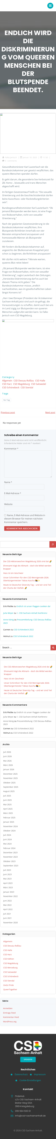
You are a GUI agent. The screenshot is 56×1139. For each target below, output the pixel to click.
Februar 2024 (9, 848)
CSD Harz (7, 383)
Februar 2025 (9, 817)
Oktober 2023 (9, 861)
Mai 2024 (7, 843)
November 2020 (10, 922)
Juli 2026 (7, 752)
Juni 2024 (7, 839)
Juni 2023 (7, 874)
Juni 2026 (7, 756)
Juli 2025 (7, 795)
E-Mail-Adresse (12, 493)
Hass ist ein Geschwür (13, 573)
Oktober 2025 (9, 782)
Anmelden (8, 1008)
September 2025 (10, 787)
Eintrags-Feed (9, 1013)
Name (8, 482)
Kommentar (11, 448)
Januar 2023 (8, 892)
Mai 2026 (7, 760)
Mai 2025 (7, 804)
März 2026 (8, 765)
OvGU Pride (8, 985)
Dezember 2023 (10, 852)
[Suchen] (52, 544)
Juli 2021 (7, 913)
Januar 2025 (8, 822)
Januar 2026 (8, 769)
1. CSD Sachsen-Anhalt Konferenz (32, 613)
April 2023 (8, 883)
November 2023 (10, 857)
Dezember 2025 (10, 774)
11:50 (45, 157)
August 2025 (9, 791)
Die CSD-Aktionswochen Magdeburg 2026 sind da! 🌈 (27, 561)
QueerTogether (10, 989)
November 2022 (10, 896)
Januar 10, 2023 (30, 157)
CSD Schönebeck (10, 387)
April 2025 (8, 809)
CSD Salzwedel (38, 383)
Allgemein (7, 380)
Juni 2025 (7, 800)
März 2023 (8, 887)
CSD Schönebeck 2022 (24, 629)
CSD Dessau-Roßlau (24, 380)
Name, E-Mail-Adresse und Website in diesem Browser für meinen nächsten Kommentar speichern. (24, 519)
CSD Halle (40, 380)
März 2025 (8, 813)
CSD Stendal (27, 387)
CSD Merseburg (10, 967)
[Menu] (50, 6)
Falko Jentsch (11, 157)
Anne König (8, 619)
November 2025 (10, 778)
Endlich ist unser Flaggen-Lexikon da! (33, 606)
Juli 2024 (7, 835)
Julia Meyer (8, 613)
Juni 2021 (7, 918)
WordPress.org (9, 1021)
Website (8, 504)
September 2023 (10, 865)
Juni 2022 (7, 900)
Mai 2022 (7, 905)
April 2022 (8, 909)
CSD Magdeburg (21, 383)
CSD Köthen (8, 959)
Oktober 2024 (9, 830)
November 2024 (10, 826)
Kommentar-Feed (11, 1017)
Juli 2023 (7, 870)
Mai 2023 (7, 878)
